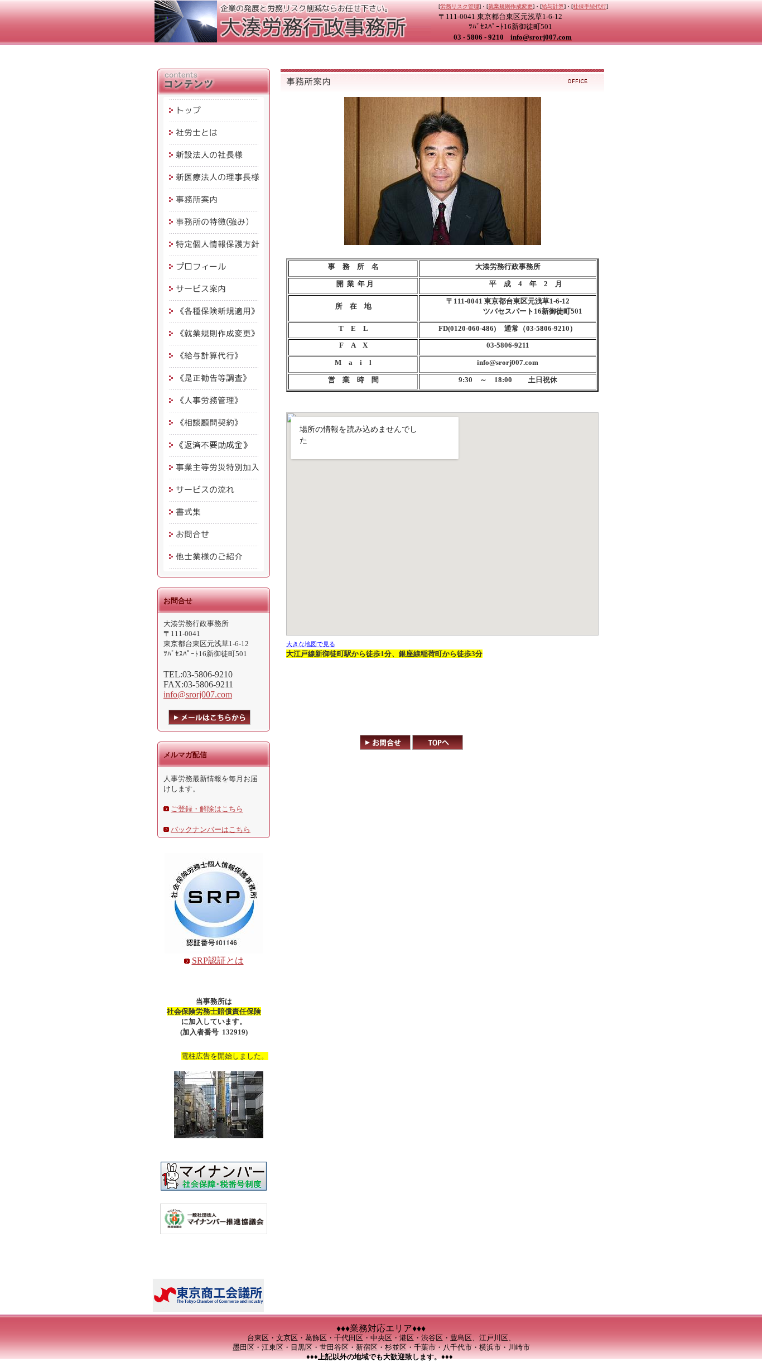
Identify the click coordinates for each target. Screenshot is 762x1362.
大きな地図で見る (310, 644)
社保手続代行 (589, 6)
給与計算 (553, 6)
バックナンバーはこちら (210, 829)
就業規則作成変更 (510, 6)
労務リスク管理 (459, 6)
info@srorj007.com (197, 694)
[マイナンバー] (214, 1191)
